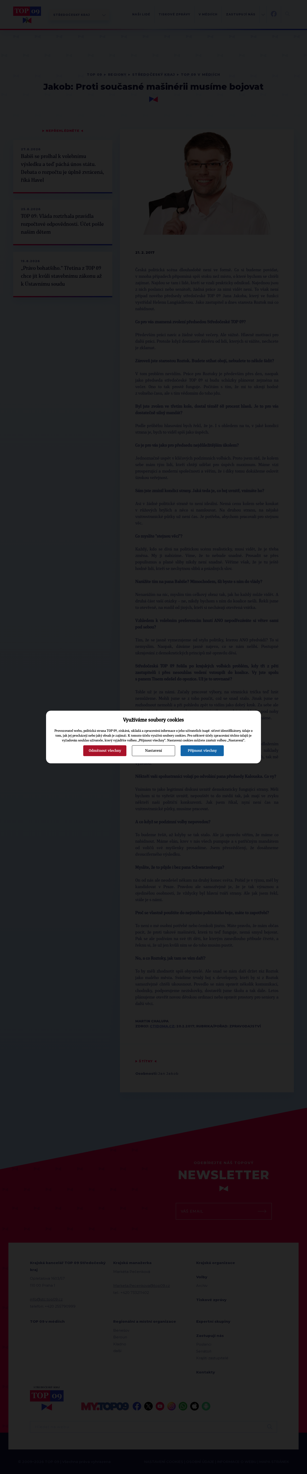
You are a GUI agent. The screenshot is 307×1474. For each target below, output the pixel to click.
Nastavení (153, 751)
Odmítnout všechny (105, 751)
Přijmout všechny (202, 751)
